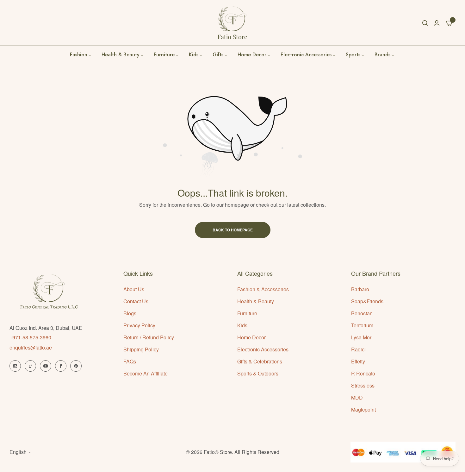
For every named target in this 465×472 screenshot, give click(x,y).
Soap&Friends (367, 301)
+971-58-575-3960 (30, 337)
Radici (358, 349)
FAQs (129, 361)
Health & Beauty (255, 301)
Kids (242, 325)
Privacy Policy (139, 325)
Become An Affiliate (145, 373)
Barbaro (360, 289)
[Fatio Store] (232, 23)
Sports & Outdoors (257, 373)
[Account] (436, 22)
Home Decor (251, 337)
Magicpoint (363, 409)
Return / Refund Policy (148, 337)
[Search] (425, 22)
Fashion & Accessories (263, 289)
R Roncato (363, 373)
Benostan (362, 313)
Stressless (363, 385)
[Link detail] (15, 366)
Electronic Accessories (262, 349)
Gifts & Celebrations (259, 361)
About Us (133, 289)
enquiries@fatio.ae (30, 347)
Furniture (247, 313)
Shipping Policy (141, 349)
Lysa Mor (361, 337)
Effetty (358, 361)
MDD (357, 397)
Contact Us (135, 301)
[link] (385, 54)
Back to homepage (233, 230)
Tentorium (362, 325)
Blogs (129, 313)
